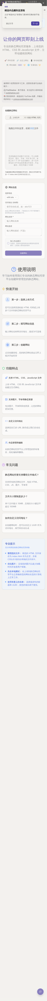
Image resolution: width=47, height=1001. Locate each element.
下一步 (35, 23)
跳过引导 (9, 23)
